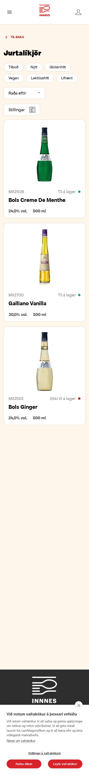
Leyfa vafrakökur (65, 764)
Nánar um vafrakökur (21, 741)
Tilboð (13, 67)
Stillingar (17, 109)
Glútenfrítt (58, 67)
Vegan (14, 78)
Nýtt (34, 67)
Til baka (17, 37)
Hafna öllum (24, 764)
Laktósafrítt (40, 78)
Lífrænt (67, 78)
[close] (79, 705)
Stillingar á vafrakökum (44, 753)
